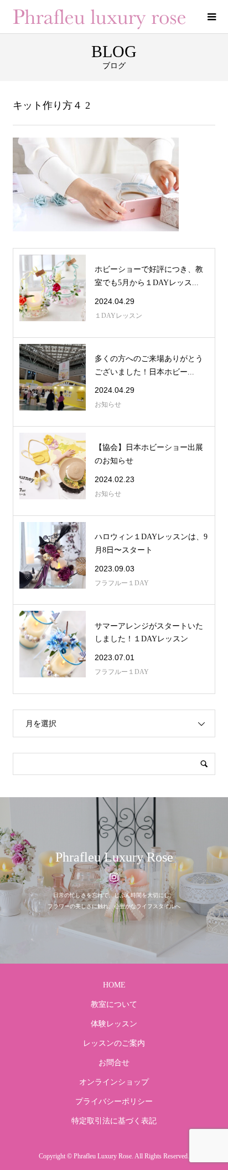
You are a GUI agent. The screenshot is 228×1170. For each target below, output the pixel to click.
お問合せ (114, 1062)
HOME (114, 985)
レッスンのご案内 (114, 1043)
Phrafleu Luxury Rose (114, 857)
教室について (114, 1004)
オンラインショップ (114, 1082)
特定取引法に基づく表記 (114, 1121)
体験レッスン (114, 1024)
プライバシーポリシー (114, 1101)
